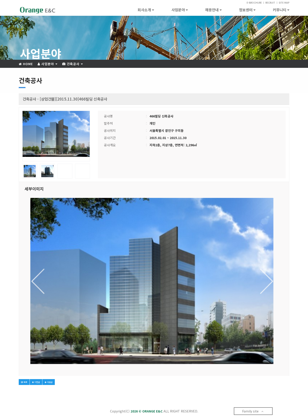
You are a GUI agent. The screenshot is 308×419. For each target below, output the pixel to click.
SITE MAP (284, 2)
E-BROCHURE (254, 2)
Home (27, 64)
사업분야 (178, 9)
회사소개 (145, 9)
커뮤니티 (280, 9)
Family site (251, 411)
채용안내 (212, 9)
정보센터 (246, 9)
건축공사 (73, 64)
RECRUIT (270, 2)
